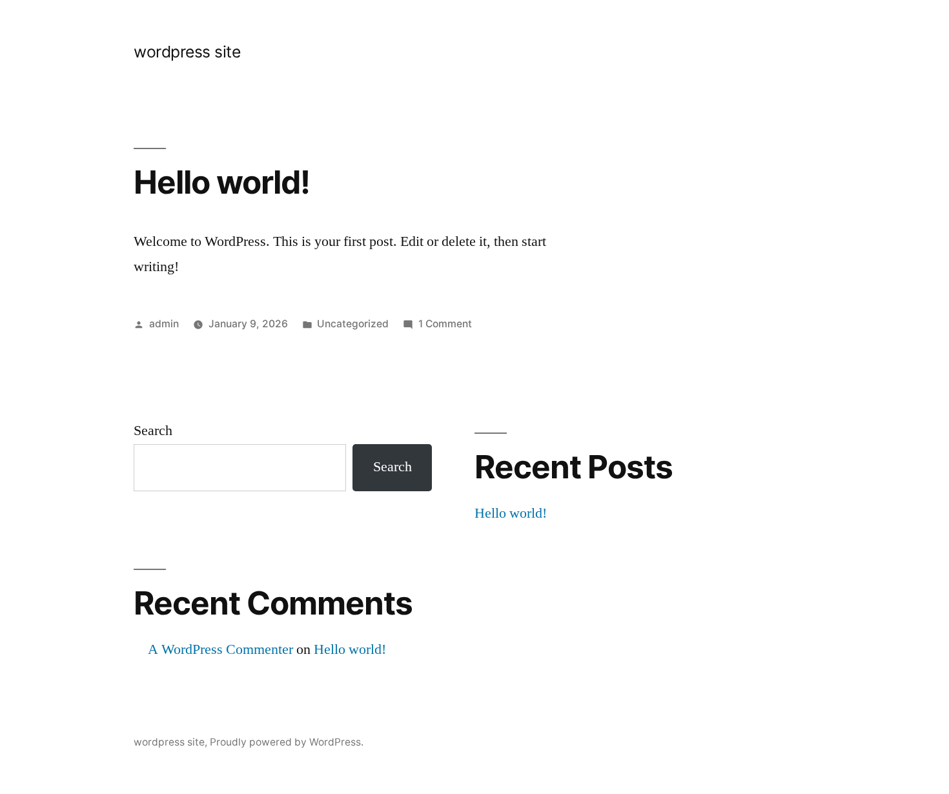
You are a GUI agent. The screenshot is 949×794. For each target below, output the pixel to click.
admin (164, 324)
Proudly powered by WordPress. (286, 742)
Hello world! (222, 182)
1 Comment (445, 324)
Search (153, 431)
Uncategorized (353, 324)
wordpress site (187, 51)
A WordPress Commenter (220, 649)
